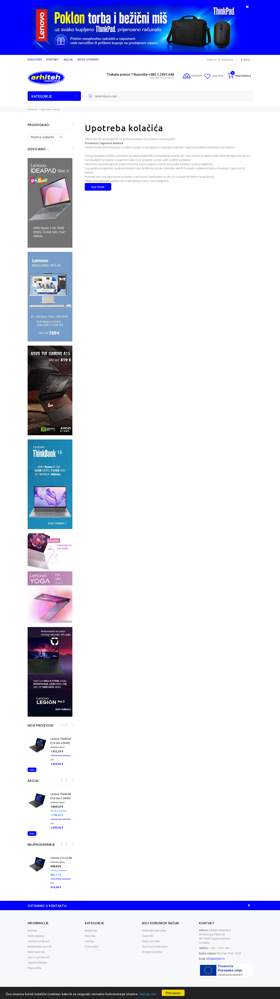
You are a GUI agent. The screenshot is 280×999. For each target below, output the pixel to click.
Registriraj (227, 59)
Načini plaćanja (36, 923)
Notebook (91, 917)
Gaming (89, 928)
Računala (90, 923)
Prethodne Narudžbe (154, 917)
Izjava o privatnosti (39, 944)
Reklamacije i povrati (39, 934)
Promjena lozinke (152, 939)
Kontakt (52, 59)
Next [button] (66, 725)
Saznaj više (147, 993)
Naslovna (35, 59)
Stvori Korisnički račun (155, 934)
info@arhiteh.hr (215, 946)
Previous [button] (61, 725)
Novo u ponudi (88, 59)
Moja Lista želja (151, 928)
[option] (50, 751)
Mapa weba (34, 955)
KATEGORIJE (41, 96)
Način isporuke (36, 939)
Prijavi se (211, 59)
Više (32, 770)
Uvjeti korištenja (37, 950)
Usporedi (147, 923)
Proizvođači (91, 934)
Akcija (68, 59)
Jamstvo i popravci (39, 928)
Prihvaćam (173, 992)
